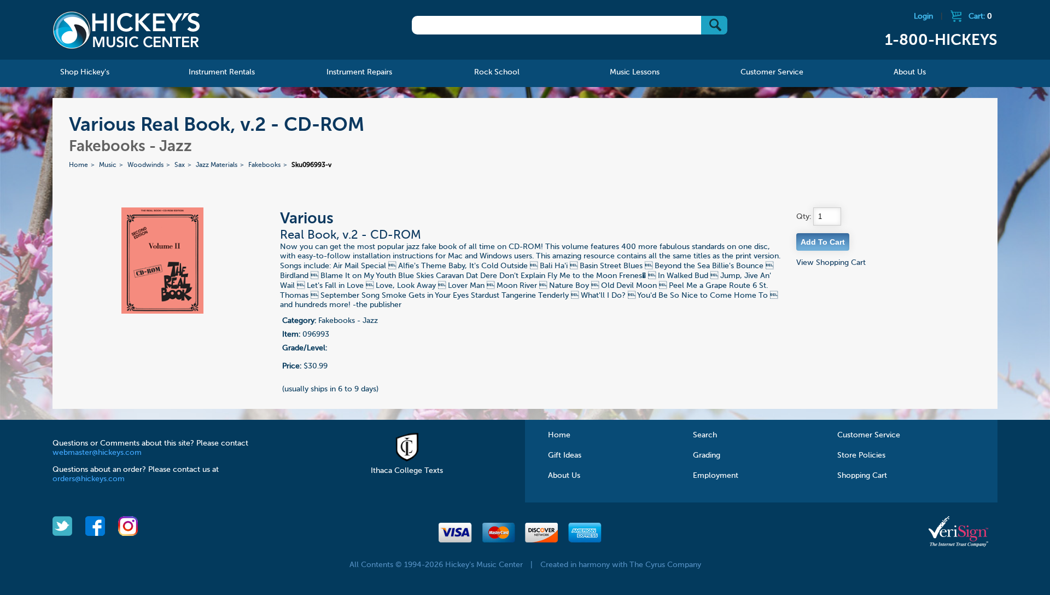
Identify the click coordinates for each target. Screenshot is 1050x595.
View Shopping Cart (831, 263)
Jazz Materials (216, 165)
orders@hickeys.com (88, 479)
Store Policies (861, 455)
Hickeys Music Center (126, 30)
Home (78, 165)
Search (705, 435)
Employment (715, 476)
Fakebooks (264, 165)
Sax (179, 165)
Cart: (980, 16)
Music (107, 165)
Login (923, 16)
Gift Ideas (564, 455)
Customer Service (868, 435)
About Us (564, 476)
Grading (706, 455)
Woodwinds (145, 165)
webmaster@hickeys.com (97, 453)
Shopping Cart (862, 476)
